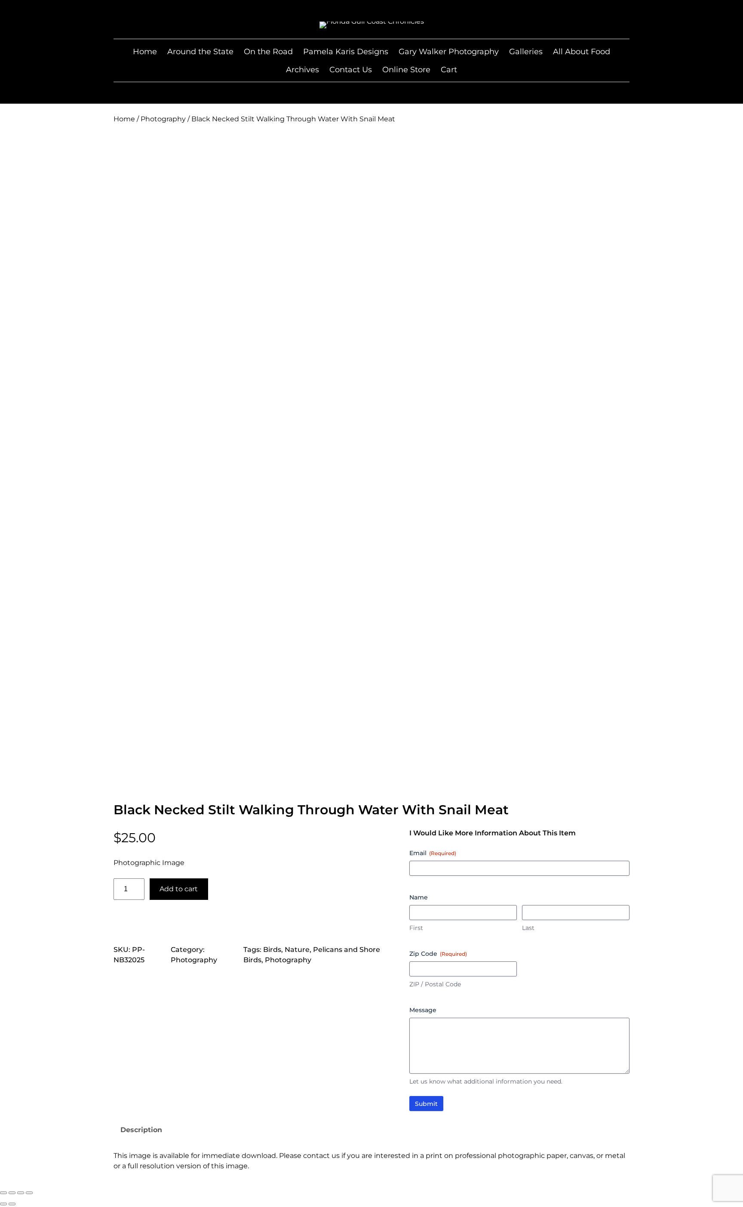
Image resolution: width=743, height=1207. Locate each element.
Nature (297, 949)
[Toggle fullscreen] (12, 1193)
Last (528, 928)
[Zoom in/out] (3, 1193)
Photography (163, 119)
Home (124, 119)
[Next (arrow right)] (12, 1204)
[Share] (20, 1193)
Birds (272, 949)
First (416, 928)
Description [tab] (141, 1130)
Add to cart (179, 889)
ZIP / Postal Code (435, 984)
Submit (426, 1104)
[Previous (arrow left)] (3, 1204)
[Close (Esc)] (29, 1193)
